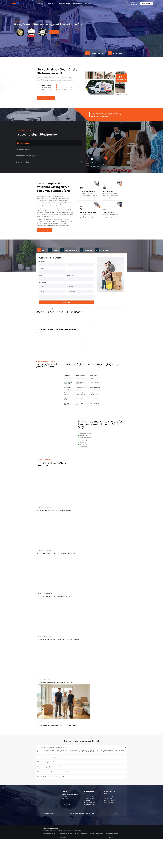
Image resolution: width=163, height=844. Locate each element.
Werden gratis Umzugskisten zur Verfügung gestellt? (50, 563)
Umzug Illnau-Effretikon (79, 419)
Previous (120, 361)
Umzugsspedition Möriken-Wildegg (80, 409)
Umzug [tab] (43, 250)
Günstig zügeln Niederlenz (67, 392)
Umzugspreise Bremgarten (67, 409)
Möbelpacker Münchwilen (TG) (94, 409)
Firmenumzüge (51, 3)
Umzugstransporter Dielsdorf (80, 620)
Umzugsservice (77, 3)
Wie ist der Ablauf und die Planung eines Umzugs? (50, 543)
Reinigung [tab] (55, 250)
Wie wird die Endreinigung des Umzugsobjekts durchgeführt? (53, 558)
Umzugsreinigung (90, 591)
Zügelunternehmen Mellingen (80, 398)
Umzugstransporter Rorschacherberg (63, 623)
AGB (116, 600)
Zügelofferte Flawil (67, 414)
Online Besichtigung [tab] (104, 250)
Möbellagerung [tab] (88, 250)
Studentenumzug (90, 584)
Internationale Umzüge (64, 3)
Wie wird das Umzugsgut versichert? (46, 548)
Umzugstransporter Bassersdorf (97, 622)
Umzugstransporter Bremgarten (65, 620)
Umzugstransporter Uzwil (94, 419)
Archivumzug (108, 584)
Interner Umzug (109, 582)
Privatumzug (88, 580)
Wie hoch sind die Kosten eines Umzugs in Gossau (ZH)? (51, 533)
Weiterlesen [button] (85, 340)
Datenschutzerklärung (47, 600)
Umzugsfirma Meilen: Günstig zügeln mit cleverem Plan (111, 511)
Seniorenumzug (89, 582)
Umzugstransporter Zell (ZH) (49, 620)
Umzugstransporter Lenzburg (112, 620)
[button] (126, 335)
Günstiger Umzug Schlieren (80, 404)
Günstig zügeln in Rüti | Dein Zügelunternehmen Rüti (46, 511)
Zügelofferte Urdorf (94, 413)
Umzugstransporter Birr (48, 622)
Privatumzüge (40, 3)
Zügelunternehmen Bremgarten (80, 392)
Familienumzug (89, 586)
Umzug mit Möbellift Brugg (68, 419)
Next (125, 361)
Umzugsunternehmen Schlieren (95, 404)
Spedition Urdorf (80, 413)
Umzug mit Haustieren (91, 589)
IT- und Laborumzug (110, 586)
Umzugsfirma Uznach (95, 398)
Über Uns (87, 3)
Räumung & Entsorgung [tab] (71, 250)
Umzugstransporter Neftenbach (96, 620)
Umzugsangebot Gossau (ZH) (68, 398)
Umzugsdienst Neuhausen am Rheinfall (93, 393)
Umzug (39, 506)
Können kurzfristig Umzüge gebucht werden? (49, 553)
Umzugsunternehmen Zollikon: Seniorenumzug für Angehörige (78, 511)
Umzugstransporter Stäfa (79, 622)
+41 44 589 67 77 (134, 4)
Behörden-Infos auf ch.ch (113, 405)
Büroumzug (108, 580)
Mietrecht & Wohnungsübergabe (113, 413)
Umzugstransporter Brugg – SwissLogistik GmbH (111, 623)
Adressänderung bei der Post (113, 409)
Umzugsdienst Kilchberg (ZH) (67, 404)
